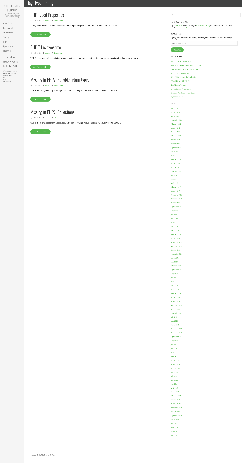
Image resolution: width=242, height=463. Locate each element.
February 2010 (176, 396)
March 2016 (175, 230)
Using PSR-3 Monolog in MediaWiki (183, 77)
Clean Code (7, 23)
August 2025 (175, 116)
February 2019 (176, 136)
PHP (5, 41)
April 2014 (174, 285)
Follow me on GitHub (10, 73)
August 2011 (175, 341)
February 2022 (176, 124)
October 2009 (175, 412)
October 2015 (175, 250)
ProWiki (179, 26)
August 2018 (175, 152)
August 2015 (175, 258)
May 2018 (174, 155)
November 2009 (176, 408)
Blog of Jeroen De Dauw (11, 8)
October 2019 (175, 132)
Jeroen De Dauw (9, 57)
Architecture (8, 32)
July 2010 (174, 376)
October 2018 (175, 144)
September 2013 (176, 313)
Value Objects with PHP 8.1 (180, 81)
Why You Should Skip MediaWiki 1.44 (184, 69)
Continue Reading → (40, 34)
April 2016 (174, 226)
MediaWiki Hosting (10, 61)
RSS (4, 77)
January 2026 (175, 112)
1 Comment (58, 53)
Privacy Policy (7, 81)
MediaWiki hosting (203, 26)
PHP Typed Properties (47, 14)
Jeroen (47, 21)
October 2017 (175, 167)
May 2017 (174, 179)
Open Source (8, 46)
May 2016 (174, 222)
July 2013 (174, 317)
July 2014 (174, 278)
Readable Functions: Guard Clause (183, 93)
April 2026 (174, 108)
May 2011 (174, 353)
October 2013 (175, 309)
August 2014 (175, 274)
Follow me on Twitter (11, 71)
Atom (4, 79)
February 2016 (176, 234)
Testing (6, 37)
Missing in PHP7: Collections (52, 112)
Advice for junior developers (181, 73)
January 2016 (175, 238)
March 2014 (175, 289)
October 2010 (175, 368)
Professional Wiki (10, 66)
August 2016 (175, 211)
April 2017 (174, 183)
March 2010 (175, 392)
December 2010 (176, 364)
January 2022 (175, 128)
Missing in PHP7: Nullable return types (59, 79)
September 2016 (176, 207)
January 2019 (175, 140)
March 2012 (175, 325)
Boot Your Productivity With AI (182, 61)
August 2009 (175, 419)
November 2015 (176, 246)
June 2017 (174, 175)
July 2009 (174, 423)
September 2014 (176, 270)
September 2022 (176, 120)
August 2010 (175, 372)
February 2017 (176, 187)
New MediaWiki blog (178, 85)
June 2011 (174, 349)
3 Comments (58, 21)
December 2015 (176, 242)
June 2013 (174, 321)
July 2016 (174, 215)
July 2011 (174, 345)
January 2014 (175, 297)
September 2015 (176, 254)
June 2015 (174, 262)
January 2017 (175, 191)
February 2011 (176, 356)
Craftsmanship (8, 28)
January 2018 (175, 163)
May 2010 (174, 384)
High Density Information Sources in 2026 (186, 65)
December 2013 (176, 301)
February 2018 (176, 159)
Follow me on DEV (7, 75)
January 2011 (175, 360)
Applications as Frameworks (181, 89)
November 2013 (176, 305)
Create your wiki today (183, 28)
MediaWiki (7, 50)
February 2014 (176, 293)
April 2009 (174, 435)
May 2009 (174, 431)
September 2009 (176, 415)
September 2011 (176, 337)
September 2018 (176, 148)
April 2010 (174, 388)
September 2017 (176, 171)
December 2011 (176, 329)
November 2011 (176, 333)
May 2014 (174, 282)
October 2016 (175, 203)
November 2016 (176, 199)
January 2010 (175, 400)
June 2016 (174, 218)
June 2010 (174, 380)
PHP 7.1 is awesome (45, 47)
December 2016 (176, 195)
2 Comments (58, 85)
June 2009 (174, 427)
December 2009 (176, 404)
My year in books (177, 97)
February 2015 (176, 266)
